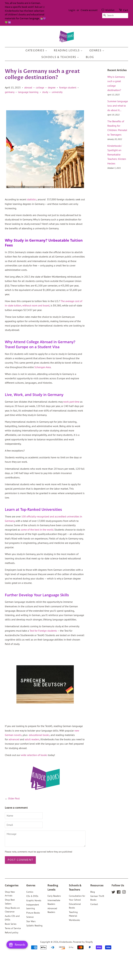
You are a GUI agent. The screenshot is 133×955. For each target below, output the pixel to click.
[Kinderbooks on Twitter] (113, 892)
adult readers (32, 739)
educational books (39, 735)
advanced (14, 739)
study (45, 92)
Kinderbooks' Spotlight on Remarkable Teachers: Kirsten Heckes (116, 154)
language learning (28, 92)
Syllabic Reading (34, 925)
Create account (89, 10)
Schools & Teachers (59, 57)
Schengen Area (42, 367)
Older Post (14, 798)
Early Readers (54, 895)
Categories (35, 50)
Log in (72, 10)
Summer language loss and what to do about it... (117, 106)
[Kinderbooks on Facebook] (119, 892)
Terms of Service (13, 928)
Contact (94, 904)
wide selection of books (34, 755)
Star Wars (31, 921)
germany (9, 92)
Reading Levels (67, 50)
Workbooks (74, 920)
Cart (125, 10)
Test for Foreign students (43, 630)
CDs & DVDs (32, 896)
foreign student (67, 87)
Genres (95, 50)
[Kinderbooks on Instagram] (124, 892)
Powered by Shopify (83, 941)
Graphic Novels (33, 900)
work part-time (71, 401)
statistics (31, 199)
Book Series (10, 923)
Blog (90, 57)
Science (30, 916)
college (40, 87)
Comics (29, 891)
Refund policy (11, 932)
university (57, 92)
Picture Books (33, 912)
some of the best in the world (37, 529)
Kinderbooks (65, 941)
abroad (28, 87)
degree (51, 87)
